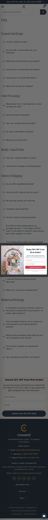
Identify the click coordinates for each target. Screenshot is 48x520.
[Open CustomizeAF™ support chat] (44, 516)
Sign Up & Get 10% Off (35, 267)
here (28, 270)
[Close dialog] (45, 247)
